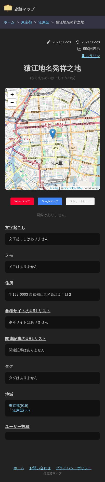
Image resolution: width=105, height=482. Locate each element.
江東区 (43, 22)
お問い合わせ (40, 468)
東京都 (26, 22)
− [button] (12, 102)
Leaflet (54, 188)
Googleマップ (50, 201)
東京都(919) (18, 405)
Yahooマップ (22, 201)
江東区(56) (21, 410)
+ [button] (12, 95)
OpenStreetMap (73, 188)
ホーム (9, 22)
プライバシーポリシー (73, 468)
